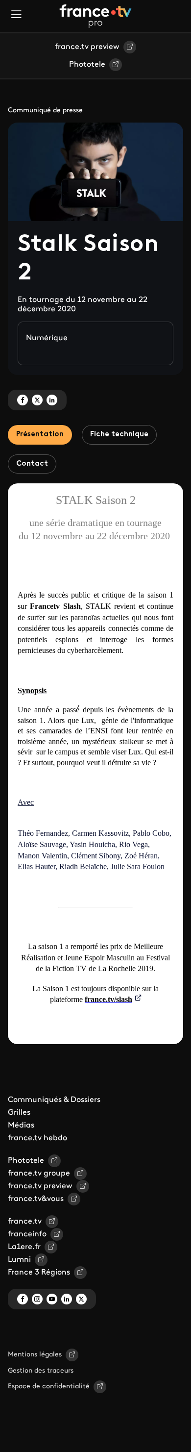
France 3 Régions (39, 1273)
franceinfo (27, 1234)
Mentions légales (35, 1354)
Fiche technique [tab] (119, 434)
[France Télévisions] (95, 16)
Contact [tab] (32, 464)
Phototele (87, 65)
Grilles (19, 1113)
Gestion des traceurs (40, 1371)
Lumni (19, 1260)
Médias (21, 1125)
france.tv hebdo (37, 1138)
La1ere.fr (24, 1247)
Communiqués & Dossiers (54, 1100)
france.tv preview (87, 47)
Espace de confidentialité (49, 1386)
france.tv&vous (36, 1199)
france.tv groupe (39, 1173)
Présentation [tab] (40, 434)
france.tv (25, 1222)
